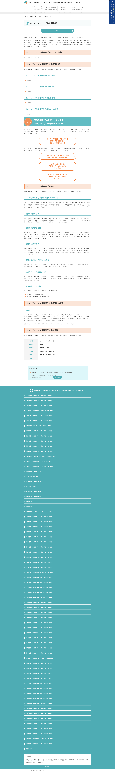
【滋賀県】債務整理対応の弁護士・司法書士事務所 (39, 632)
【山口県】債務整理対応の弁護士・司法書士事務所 (39, 683)
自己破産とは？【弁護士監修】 (34, 481)
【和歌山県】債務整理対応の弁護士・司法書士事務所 (40, 658)
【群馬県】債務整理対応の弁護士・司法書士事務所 (39, 552)
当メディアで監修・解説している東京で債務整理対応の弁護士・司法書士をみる (57, 141)
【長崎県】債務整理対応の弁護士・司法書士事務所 (39, 728)
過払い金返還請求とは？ (32, 486)
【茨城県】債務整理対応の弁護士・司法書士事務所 (39, 562)
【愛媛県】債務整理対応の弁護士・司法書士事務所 (39, 693)
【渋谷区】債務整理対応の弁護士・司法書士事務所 (39, 431)
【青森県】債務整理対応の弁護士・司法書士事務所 (39, 521)
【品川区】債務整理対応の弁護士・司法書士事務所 (39, 415)
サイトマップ (88, 770)
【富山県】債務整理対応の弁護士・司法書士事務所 (39, 597)
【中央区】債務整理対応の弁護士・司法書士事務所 (39, 395)
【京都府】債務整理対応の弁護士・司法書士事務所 (39, 637)
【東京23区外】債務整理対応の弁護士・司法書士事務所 (40, 456)
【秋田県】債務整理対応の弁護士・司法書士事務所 (39, 531)
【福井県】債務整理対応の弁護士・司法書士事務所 (39, 607)
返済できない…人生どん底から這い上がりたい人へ (39, 511)
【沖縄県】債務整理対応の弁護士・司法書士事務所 (39, 743)
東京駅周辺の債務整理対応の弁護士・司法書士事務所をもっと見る (57, 176)
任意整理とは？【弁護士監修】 (34, 496)
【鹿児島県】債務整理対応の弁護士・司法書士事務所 (40, 738)
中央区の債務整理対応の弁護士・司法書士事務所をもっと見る (57, 166)
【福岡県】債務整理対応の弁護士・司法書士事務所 (39, 708)
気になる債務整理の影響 (32, 476)
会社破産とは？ (30, 501)
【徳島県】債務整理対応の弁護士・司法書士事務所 (39, 698)
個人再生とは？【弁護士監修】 (34, 491)
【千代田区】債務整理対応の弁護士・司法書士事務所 (40, 410)
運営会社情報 (29, 748)
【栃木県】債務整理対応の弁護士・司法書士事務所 (39, 557)
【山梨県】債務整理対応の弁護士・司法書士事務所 (39, 587)
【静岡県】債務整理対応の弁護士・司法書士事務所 (39, 617)
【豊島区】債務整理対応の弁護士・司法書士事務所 (39, 436)
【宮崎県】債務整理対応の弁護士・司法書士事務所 (39, 733)
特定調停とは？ (30, 506)
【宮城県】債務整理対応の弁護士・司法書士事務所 (39, 542)
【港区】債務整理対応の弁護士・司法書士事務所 (38, 425)
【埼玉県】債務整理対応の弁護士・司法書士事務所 (39, 577)
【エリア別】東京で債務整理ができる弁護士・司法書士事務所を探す (57, 156)
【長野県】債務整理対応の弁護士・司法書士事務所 (39, 582)
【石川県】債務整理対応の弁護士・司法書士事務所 (39, 592)
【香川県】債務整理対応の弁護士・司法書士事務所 (39, 688)
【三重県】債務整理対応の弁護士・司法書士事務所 (39, 627)
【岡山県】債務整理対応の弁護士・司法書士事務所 (39, 673)
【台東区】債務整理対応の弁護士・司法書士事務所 (39, 400)
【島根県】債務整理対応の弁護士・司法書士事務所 (39, 668)
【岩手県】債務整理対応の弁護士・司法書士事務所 (39, 526)
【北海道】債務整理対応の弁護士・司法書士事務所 (39, 516)
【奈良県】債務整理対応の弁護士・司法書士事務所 (39, 653)
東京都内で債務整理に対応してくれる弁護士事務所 (45, 375)
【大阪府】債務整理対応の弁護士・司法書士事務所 (39, 642)
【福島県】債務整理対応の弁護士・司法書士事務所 (39, 547)
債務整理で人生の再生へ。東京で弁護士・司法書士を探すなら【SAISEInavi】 (57, 2)
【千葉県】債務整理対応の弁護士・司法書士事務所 (39, 567)
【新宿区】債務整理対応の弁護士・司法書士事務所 (39, 420)
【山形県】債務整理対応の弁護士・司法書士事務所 (39, 537)
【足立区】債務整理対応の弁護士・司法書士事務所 (39, 451)
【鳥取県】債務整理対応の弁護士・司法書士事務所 (39, 663)
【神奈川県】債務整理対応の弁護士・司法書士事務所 (40, 572)
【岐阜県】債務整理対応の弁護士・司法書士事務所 (39, 612)
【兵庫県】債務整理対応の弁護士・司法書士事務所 (39, 648)
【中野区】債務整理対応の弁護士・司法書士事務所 (39, 405)
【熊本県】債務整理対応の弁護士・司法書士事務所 (39, 718)
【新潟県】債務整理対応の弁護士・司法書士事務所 (39, 602)
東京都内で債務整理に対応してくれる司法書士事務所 (40, 466)
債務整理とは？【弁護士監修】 (34, 471)
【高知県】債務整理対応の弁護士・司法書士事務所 (39, 703)
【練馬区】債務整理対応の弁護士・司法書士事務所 (39, 446)
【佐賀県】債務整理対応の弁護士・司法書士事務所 (39, 723)
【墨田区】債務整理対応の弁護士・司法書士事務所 (39, 441)
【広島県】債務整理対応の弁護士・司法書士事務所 (39, 678)
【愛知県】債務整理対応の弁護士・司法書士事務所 (39, 622)
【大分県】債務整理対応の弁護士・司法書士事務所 (39, 713)
